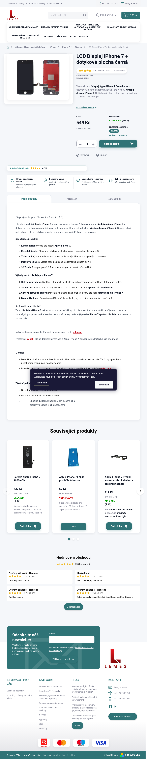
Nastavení (41, 382)
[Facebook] (110, 706)
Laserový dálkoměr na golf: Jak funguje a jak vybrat (84, 717)
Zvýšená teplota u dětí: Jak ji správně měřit (84, 698)
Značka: (82, 78)
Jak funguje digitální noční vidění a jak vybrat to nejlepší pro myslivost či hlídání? (84, 689)
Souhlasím (104, 384)
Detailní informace (85, 108)
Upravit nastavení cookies (63, 755)
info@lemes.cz (120, 687)
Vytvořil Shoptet (111, 755)
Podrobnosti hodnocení (115, 71)
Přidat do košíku (111, 144)
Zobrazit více (73, 606)
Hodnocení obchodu (73, 557)
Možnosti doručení (118, 136)
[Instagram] (116, 706)
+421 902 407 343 (122, 693)
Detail (73, 527)
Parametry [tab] (71, 199)
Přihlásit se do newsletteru (63, 659)
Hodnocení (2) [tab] (114, 199)
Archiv (77, 725)
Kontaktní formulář (122, 716)
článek (30, 339)
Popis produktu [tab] (29, 199)
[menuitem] (23, 27)
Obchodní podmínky (15, 3)
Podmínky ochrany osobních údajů (44, 3)
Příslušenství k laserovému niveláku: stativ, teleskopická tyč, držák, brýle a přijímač (84, 708)
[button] (69, 539)
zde (92, 376)
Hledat (84, 15)
